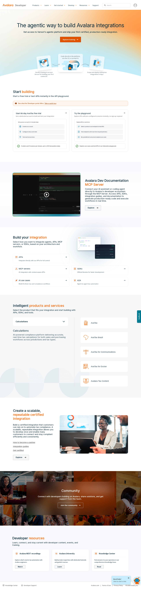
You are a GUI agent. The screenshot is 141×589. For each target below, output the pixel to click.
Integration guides (21, 446)
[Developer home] (20, 5)
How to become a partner (24, 442)
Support (96, 5)
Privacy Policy (118, 585)
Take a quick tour (50, 103)
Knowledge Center (11, 585)
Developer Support (30, 585)
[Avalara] (8, 5)
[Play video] (46, 194)
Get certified (18, 450)
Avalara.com (95, 585)
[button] (104, 323)
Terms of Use (106, 585)
